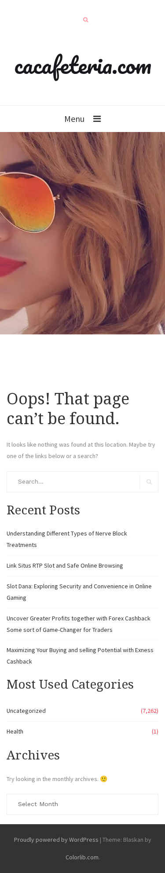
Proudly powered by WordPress (56, 840)
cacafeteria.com (82, 64)
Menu (74, 118)
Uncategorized (26, 711)
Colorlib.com (82, 857)
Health (15, 731)
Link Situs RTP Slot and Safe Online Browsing (65, 565)
